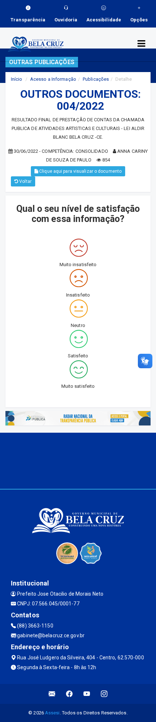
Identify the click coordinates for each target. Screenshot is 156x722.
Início (16, 79)
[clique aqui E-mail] (52, 694)
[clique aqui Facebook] (69, 694)
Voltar (25, 181)
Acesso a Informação (53, 79)
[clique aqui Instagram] (104, 694)
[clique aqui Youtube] (87, 694)
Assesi (52, 712)
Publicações (96, 79)
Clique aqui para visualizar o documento (80, 171)
